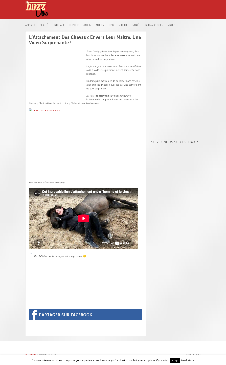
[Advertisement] (57, 73)
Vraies (171, 25)
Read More (187, 360)
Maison (100, 25)
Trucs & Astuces (153, 25)
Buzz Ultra (30, 354)
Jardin (87, 25)
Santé (136, 25)
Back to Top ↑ (193, 354)
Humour (73, 25)
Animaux (30, 25)
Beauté (44, 25)
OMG (111, 25)
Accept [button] (175, 360)
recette (123, 25)
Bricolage (59, 25)
